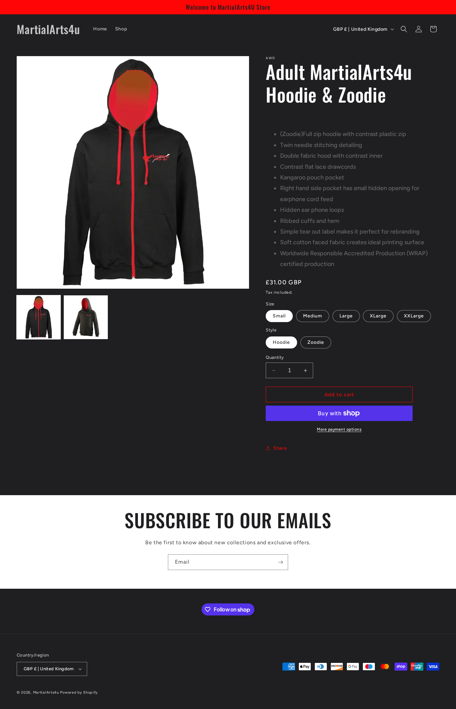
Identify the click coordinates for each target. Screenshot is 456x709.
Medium (312, 316)
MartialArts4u (46, 692)
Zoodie (315, 342)
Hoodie (281, 342)
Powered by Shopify (79, 692)
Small (279, 316)
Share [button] (280, 448)
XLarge (378, 316)
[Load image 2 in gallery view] (85, 317)
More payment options (339, 429)
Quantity (275, 357)
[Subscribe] (280, 562)
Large (346, 316)
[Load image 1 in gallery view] (38, 317)
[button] (404, 29)
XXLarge (414, 316)
